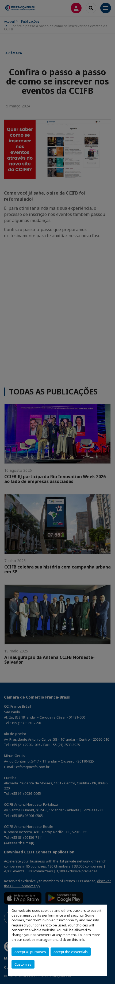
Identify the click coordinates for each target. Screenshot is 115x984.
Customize (23, 964)
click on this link (71, 939)
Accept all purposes (30, 951)
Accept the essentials (70, 951)
